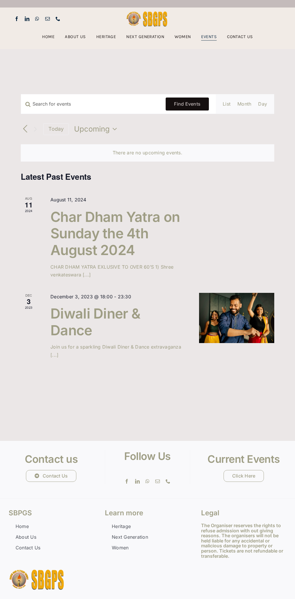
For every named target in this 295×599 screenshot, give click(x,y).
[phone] (58, 18)
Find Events (187, 104)
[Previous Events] (25, 129)
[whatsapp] (37, 18)
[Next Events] (35, 129)
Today (56, 129)
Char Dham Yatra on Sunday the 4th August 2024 (115, 233)
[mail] (47, 18)
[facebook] (16, 18)
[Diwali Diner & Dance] (236, 318)
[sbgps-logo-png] (147, 13)
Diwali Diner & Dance (95, 322)
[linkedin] (27, 18)
